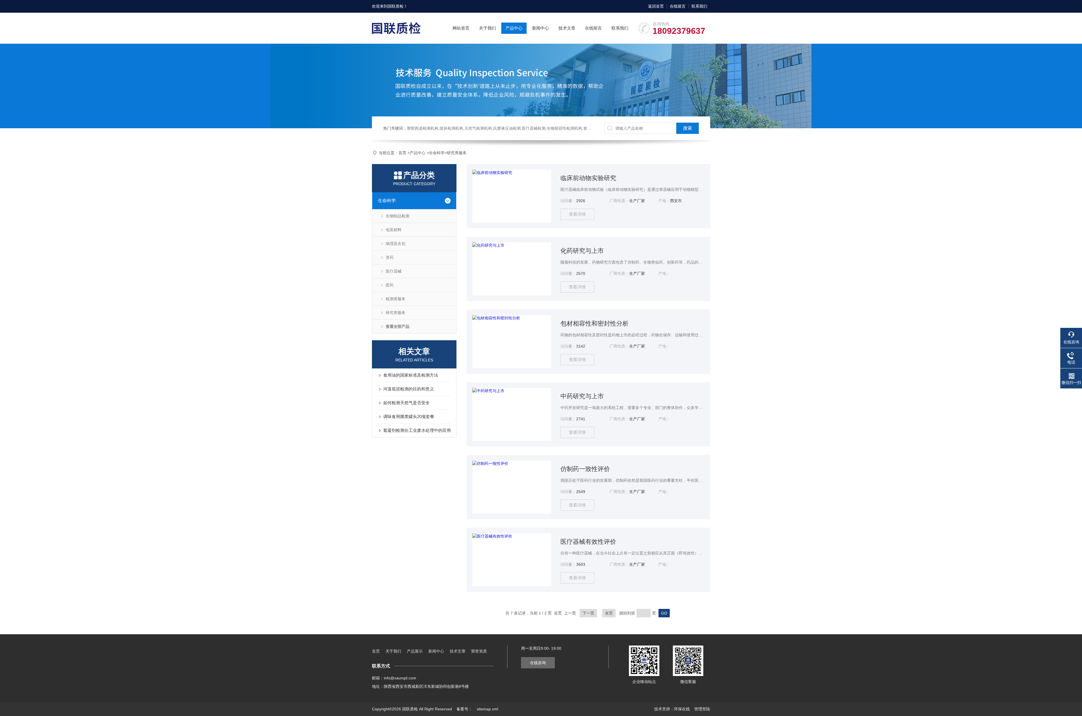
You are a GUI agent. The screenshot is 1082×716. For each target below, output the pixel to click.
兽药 (390, 257)
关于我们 (487, 28)
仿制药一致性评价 (585, 468)
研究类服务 (457, 153)
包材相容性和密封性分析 (594, 323)
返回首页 (656, 6)
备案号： (464, 709)
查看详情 (577, 214)
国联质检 (395, 6)
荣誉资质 (479, 651)
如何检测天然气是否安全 (406, 402)
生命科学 (437, 153)
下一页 (588, 613)
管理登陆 (702, 709)
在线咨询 (538, 662)
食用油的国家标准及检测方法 (410, 375)
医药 (390, 285)
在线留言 (678, 6)
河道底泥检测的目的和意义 (408, 388)
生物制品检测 (397, 216)
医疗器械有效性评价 (588, 541)
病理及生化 (395, 243)
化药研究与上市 (582, 250)
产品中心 (513, 28)
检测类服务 (395, 299)
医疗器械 (394, 271)
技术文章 (566, 28)
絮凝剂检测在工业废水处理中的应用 (417, 430)
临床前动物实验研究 (588, 178)
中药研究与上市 (582, 396)
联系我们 (699, 6)
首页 (402, 153)
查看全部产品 (397, 326)
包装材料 (394, 229)
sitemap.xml (487, 709)
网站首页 (461, 28)
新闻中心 (540, 28)
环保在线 (682, 709)
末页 (609, 613)
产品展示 (415, 651)
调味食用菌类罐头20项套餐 (408, 416)
